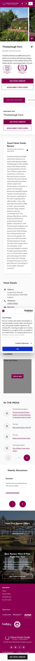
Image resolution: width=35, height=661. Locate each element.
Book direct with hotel (17, 87)
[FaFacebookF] (15, 647)
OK (17, 349)
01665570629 (12, 303)
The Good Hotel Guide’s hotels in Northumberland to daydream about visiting (22, 415)
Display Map (17, 376)
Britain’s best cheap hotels (21, 438)
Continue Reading (12, 493)
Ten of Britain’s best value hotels (21, 450)
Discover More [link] (17, 534)
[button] (26, 3)
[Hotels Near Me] (22, 3)
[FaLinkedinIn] (23, 647)
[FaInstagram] (19, 647)
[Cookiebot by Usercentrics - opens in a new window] (25, 311)
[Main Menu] (30, 3)
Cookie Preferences (22, 343)
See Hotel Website (17, 657)
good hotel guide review (14, 100)
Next (22, 504)
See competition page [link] (18, 576)
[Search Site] (26, 3)
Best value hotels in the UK (22, 427)
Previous (12, 504)
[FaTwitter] (11, 647)
